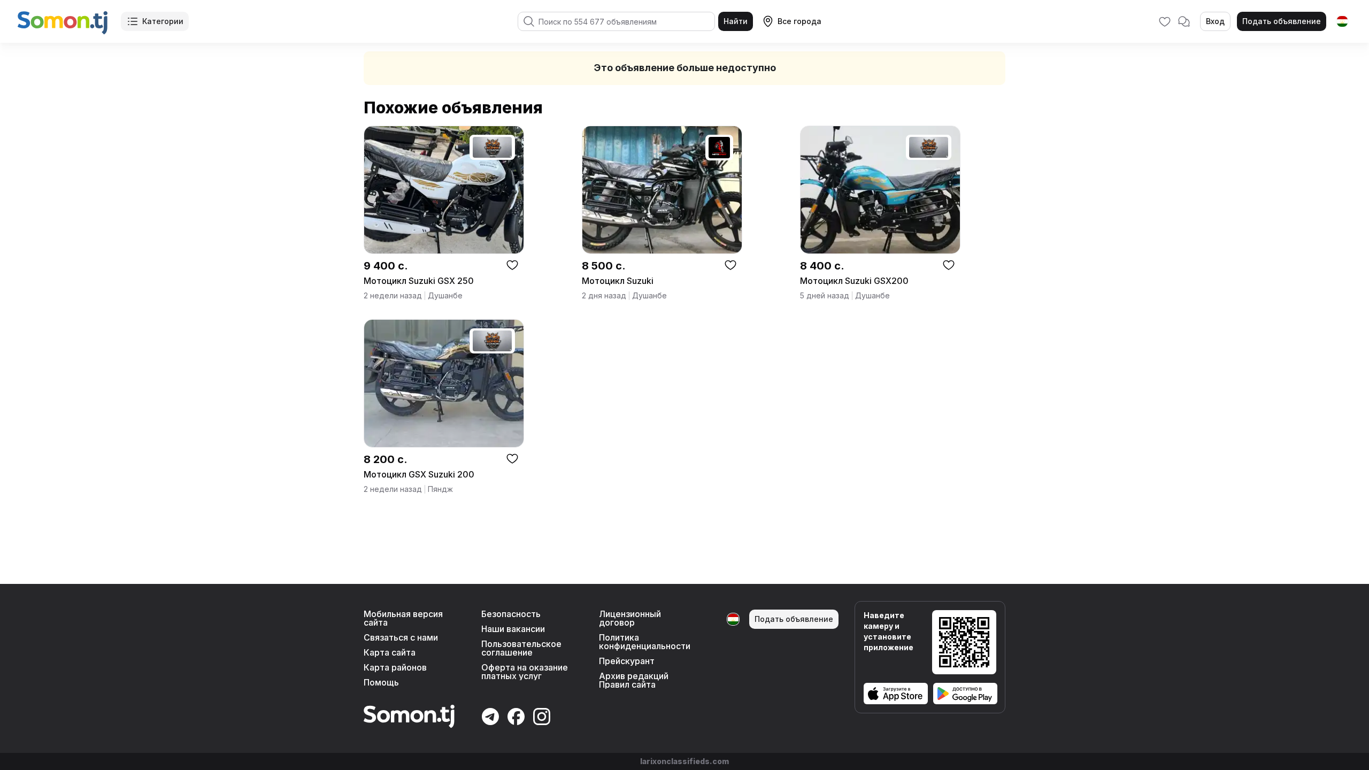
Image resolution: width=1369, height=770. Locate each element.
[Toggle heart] (512, 264)
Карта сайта (390, 652)
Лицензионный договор (630, 618)
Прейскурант (627, 661)
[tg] (1342, 21)
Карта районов (395, 667)
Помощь (381, 682)
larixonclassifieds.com (684, 761)
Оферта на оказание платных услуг (524, 671)
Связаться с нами (401, 637)
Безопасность (511, 614)
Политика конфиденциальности (644, 641)
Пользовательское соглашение (521, 648)
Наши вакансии (513, 629)
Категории (162, 21)
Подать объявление (1281, 21)
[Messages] (1184, 21)
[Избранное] (1164, 21)
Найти (736, 21)
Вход (1215, 21)
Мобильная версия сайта (403, 618)
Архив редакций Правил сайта (633, 680)
